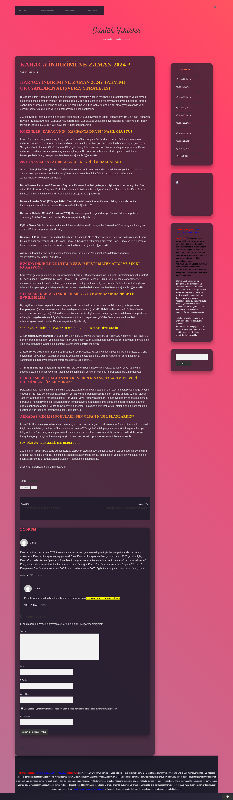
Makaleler (32, 480)
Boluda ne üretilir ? (184, 112)
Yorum (23, 631)
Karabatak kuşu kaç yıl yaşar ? (43, 507)
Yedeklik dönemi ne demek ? (188, 76)
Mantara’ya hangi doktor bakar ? (190, 153)
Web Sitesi (24, 694)
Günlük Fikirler (116, 31)
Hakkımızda (92, 10)
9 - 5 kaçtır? (25, 716)
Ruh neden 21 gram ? (185, 120)
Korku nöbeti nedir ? (184, 84)
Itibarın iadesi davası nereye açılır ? (128, 507)
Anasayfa (23, 10)
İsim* (22, 666)
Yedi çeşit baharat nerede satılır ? (190, 146)
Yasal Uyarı (70, 10)
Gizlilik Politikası (46, 10)
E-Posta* (24, 680)
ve (34, 488)
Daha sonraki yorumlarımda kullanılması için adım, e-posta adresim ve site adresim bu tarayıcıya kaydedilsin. (70, 709)
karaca (25, 488)
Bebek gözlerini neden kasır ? (188, 138)
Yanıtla (39, 575)
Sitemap (24, 748)
